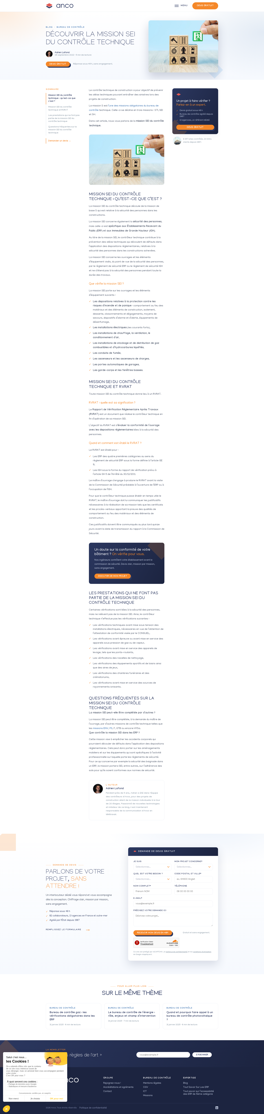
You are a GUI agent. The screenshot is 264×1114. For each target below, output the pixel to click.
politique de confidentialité (176, 952)
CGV (145, 1087)
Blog (49, 27)
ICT (145, 1091)
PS (111, 728)
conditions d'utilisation (202, 952)
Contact (107, 1091)
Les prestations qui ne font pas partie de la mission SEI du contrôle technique (64, 118)
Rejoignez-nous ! (112, 1083)
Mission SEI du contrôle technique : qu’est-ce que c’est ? (61, 98)
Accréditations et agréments (118, 1087)
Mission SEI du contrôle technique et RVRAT (60, 108)
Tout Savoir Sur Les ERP (196, 1087)
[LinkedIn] (216, 1108)
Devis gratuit (205, 6)
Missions (148, 1095)
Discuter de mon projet (112, 576)
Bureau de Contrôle (71, 27)
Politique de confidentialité (93, 1108)
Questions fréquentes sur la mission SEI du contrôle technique (62, 130)
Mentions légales (152, 1083)
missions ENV (100, 728)
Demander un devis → (59, 141)
